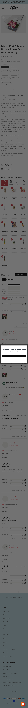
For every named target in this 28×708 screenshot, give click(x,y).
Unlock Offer (14, 356)
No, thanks (14, 359)
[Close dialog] (26, 346)
